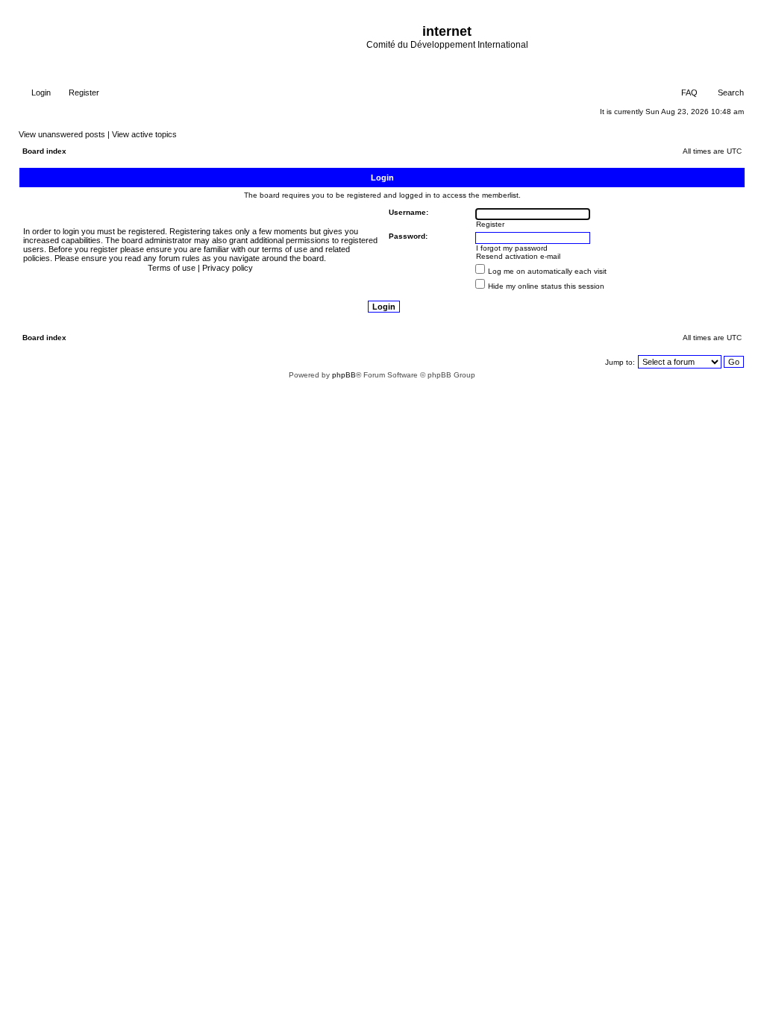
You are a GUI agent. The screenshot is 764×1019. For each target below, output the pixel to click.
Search (730, 92)
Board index (44, 151)
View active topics (144, 134)
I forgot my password (512, 248)
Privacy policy (227, 267)
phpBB (344, 375)
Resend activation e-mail (518, 256)
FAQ (688, 92)
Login (40, 92)
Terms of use (171, 267)
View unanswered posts (62, 134)
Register (82, 92)
